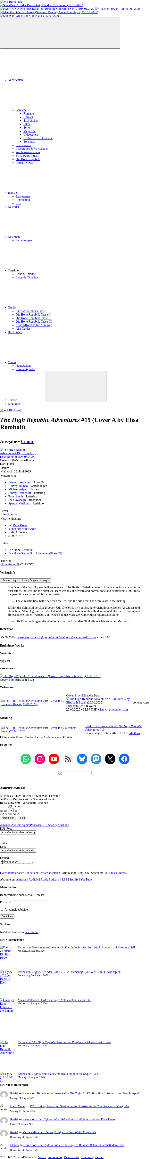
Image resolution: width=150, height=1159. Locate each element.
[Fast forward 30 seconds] (16, 811)
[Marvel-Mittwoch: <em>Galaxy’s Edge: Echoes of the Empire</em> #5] (7, 1019)
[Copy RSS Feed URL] (1, 837)
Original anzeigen (39, 580)
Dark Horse (20, 525)
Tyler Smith (15, 496)
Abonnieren (8, 817)
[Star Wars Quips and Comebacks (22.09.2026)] (30, 15)
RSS (18, 203)
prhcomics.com (22, 528)
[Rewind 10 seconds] (5, 811)
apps (3, 661)
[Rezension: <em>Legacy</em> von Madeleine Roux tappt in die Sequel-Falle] (7, 1077)
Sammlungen (24, 240)
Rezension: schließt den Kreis (73, 1145)
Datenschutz (71, 1157)
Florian (14, 1145)
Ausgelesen (23, 196)
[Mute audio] (1, 811)
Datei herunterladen (12, 872)
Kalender (13, 206)
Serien (27, 127)
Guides (12, 307)
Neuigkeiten (23, 365)
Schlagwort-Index (27, 155)
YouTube (63, 825)
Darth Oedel (17, 1106)
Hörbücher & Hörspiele (38, 138)
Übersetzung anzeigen (14, 580)
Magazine (29, 131)
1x (10, 810)
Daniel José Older (19, 482)
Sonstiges (29, 141)
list (8, 661)
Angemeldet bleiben (16, 909)
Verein (12, 362)
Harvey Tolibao (18, 485)
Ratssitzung (23, 199)
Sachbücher (30, 120)
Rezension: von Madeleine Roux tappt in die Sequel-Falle (58, 1073)
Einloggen (14, 403)
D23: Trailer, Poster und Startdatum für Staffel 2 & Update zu (79, 1106)
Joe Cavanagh (17, 500)
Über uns (87, 1157)
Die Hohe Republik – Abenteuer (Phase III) (35, 553)
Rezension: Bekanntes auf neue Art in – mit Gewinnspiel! (76, 947)
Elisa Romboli (9, 514)
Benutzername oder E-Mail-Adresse (22, 895)
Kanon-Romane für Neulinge (34, 325)
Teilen (21, 817)
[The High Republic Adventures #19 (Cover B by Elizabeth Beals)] (50, 676)
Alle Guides (23, 328)
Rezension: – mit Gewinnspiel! (69, 972)
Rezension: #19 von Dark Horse (56, 637)
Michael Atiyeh (17, 489)
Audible (16, 825)
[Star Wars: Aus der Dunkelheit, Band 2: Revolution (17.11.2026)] (41, 5)
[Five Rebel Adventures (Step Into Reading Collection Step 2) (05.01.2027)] (47, 8)
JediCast (13, 192)
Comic (27, 441)
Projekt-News (24, 162)
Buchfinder (15, 332)
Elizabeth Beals (75, 706)
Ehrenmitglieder (25, 369)
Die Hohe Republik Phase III (34, 321)
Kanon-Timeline (26, 274)
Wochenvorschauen (28, 152)
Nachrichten (15, 80)
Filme (26, 124)
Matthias (134, 733)
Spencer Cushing (18, 503)
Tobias (122, 872)
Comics (28, 117)
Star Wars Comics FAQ (30, 311)
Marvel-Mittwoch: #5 (54, 1000)
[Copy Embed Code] (1, 867)
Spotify (53, 825)
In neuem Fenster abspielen (43, 872)
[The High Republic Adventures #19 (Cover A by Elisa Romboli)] (19, 456)
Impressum (55, 1157)
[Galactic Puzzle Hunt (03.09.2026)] (118, 8)
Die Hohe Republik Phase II (33, 318)
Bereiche (21, 110)
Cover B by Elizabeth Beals (17, 679)
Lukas (113, 872)
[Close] (1, 822)
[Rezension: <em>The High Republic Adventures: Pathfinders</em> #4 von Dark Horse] (7, 1056)
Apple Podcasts (32, 825)
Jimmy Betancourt (19, 493)
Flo (106, 872)
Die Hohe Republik (28, 159)
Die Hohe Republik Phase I (33, 314)
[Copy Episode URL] (1, 855)
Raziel (14, 1093)
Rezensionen (23, 145)
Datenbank (14, 236)
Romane (28, 113)
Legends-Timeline (27, 277)
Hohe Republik (10, 564)
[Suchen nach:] (26, 399)
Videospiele (30, 134)
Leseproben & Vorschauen (32, 148)
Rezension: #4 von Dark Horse (64, 1042)
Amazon (5, 825)
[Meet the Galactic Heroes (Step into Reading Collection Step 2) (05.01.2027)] (49, 12)
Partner (99, 1157)
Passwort (5, 902)
